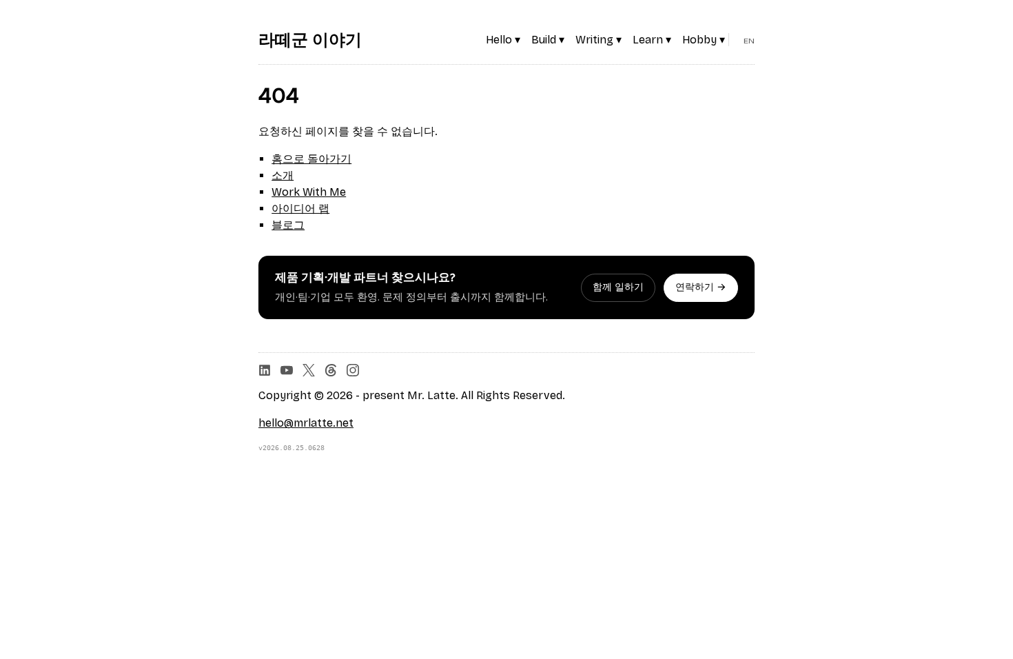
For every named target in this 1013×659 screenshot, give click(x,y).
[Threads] (331, 370)
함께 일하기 (618, 287)
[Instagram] (353, 370)
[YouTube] (286, 370)
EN (749, 40)
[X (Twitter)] (309, 370)
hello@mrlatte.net (306, 422)
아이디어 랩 (300, 208)
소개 (283, 175)
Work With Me (309, 192)
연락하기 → (700, 287)
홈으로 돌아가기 (311, 158)
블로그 (288, 225)
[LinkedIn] (264, 370)
